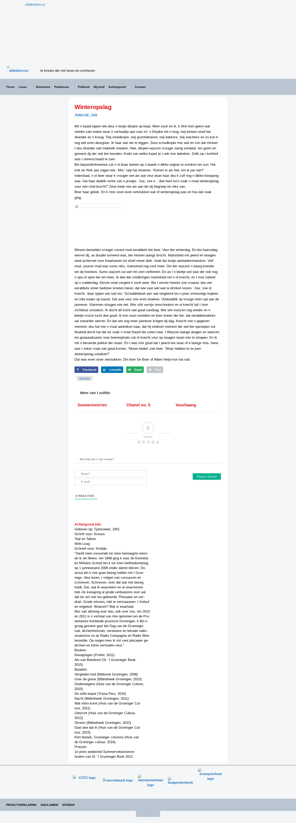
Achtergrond (117, 86)
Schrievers (43, 86)
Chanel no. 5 (138, 405)
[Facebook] (284, 71)
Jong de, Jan (86, 115)
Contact (140, 86)
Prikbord (84, 86)
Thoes (10, 86)
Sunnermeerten (92, 405)
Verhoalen (84, 378)
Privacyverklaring (21, 804)
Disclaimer (49, 804)
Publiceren (61, 86)
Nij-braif (99, 86)
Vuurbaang (186, 405)
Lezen (23, 86)
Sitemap (68, 804)
